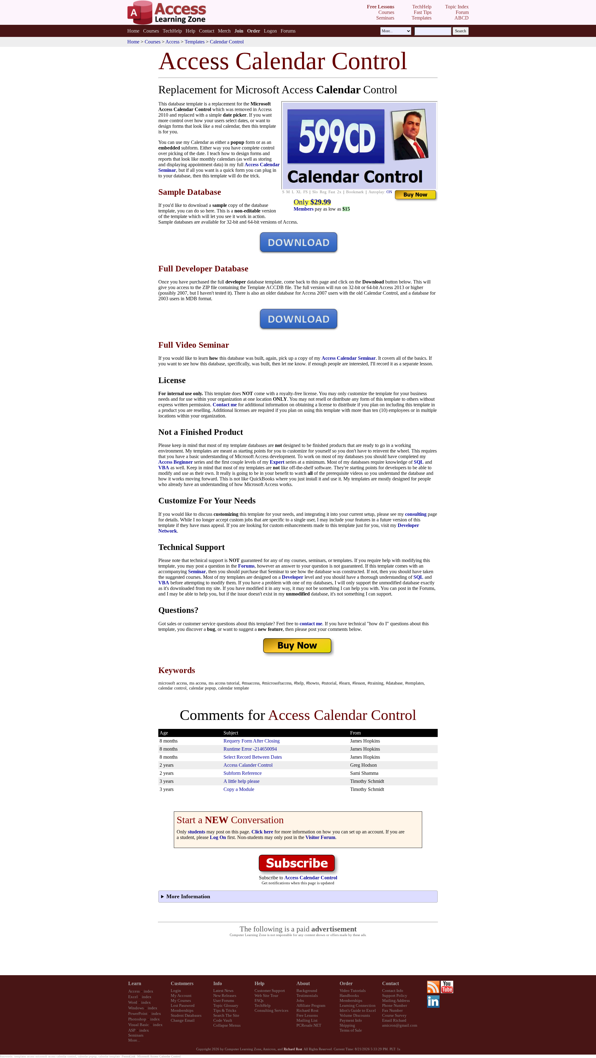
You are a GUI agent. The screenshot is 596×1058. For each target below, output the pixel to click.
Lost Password (183, 1005)
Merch (224, 30)
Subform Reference (243, 773)
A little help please (242, 781)
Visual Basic (138, 1024)
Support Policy (394, 995)
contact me (311, 623)
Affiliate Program (310, 1005)
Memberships (182, 1010)
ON (389, 192)
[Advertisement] (298, 956)
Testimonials (307, 995)
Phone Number (394, 1005)
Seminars (135, 1035)
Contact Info (392, 990)
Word (132, 1002)
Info (217, 983)
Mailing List (307, 1020)
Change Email (183, 1020)
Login (176, 990)
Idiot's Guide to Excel (358, 1010)
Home (133, 30)
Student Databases (186, 1015)
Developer (292, 577)
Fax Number (392, 1010)
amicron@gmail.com (399, 1025)
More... (134, 1040)
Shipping (347, 1025)
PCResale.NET (308, 1025)
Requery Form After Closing (252, 740)
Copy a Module (239, 789)
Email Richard (394, 1020)
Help (190, 30)
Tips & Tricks (224, 1010)
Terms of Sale (351, 1030)
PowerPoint (137, 1013)
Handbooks (349, 995)
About (303, 983)
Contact (206, 30)
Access (172, 41)
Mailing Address (396, 1000)
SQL (419, 462)
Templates (195, 41)
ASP (131, 1030)
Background (306, 990)
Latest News (223, 990)
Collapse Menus (227, 1025)
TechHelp (172, 30)
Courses (151, 30)
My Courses (181, 1000)
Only (312, 202)
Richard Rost (307, 1010)
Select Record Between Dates (253, 757)
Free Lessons (307, 1015)
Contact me (225, 404)
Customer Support (270, 990)
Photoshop (137, 1019)
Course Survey (394, 1015)
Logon (270, 30)
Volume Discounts (355, 1015)
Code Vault (222, 1020)
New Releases (224, 995)
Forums (288, 30)
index (148, 991)
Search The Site (226, 1015)
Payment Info (351, 1020)
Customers (182, 983)
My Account (181, 995)
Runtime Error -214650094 (250, 749)
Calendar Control (227, 41)
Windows (136, 1008)
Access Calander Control (248, 765)
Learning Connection (358, 1005)
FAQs (259, 1000)
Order (346, 983)
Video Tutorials (353, 990)
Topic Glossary (225, 1005)
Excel (133, 996)
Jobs (300, 1000)
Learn (134, 983)
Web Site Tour (266, 995)
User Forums (223, 1000)
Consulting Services (271, 1010)
